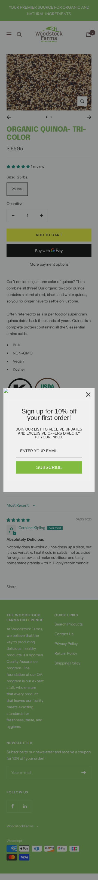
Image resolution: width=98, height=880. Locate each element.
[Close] (88, 394)
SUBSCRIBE (49, 467)
